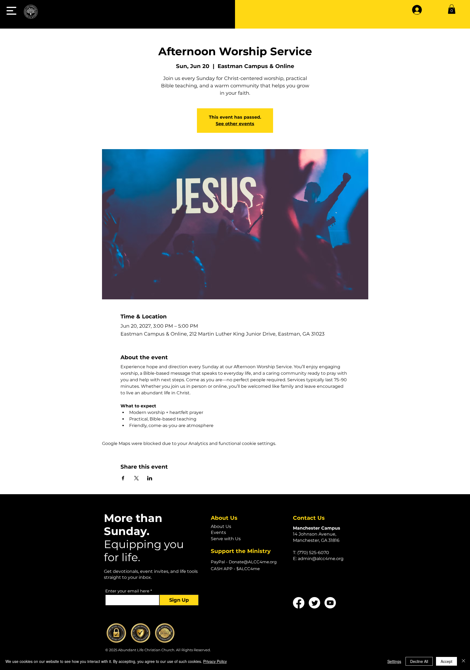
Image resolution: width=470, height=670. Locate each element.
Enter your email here (127, 591)
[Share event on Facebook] (123, 478)
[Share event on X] (136, 478)
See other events (235, 123)
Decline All (419, 661)
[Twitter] (314, 602)
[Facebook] (298, 602)
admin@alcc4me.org (321, 558)
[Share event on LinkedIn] (149, 478)
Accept (446, 661)
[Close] (463, 661)
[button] (11, 11)
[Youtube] (330, 602)
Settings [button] (394, 661)
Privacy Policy (215, 661)
